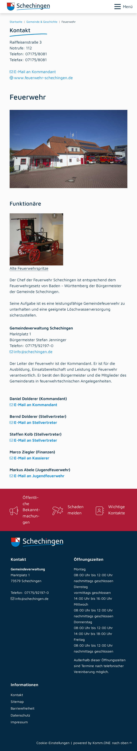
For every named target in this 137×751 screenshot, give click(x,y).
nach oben (121, 743)
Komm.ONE (102, 743)
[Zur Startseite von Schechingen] (47, 6)
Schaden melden (75, 509)
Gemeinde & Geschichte (41, 21)
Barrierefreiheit (22, 708)
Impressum (19, 722)
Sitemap (17, 701)
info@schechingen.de (33, 351)
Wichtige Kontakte (116, 509)
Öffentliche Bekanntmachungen (31, 509)
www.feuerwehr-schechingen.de (43, 77)
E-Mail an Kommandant (35, 71)
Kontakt (17, 695)
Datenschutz (20, 715)
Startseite (16, 21)
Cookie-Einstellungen (53, 743)
